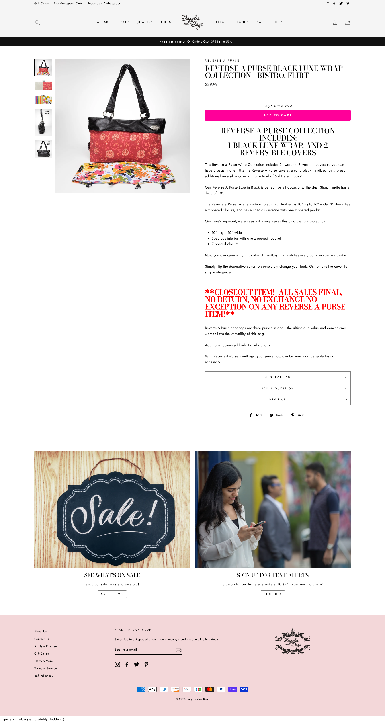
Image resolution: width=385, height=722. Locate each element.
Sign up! (273, 594)
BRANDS (242, 22)
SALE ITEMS (112, 594)
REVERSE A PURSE (222, 61)
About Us (40, 631)
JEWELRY (145, 22)
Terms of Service (45, 668)
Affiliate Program (46, 646)
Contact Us (41, 639)
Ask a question (278, 388)
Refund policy (43, 675)
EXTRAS (220, 22)
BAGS (125, 22)
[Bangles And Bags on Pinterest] (146, 664)
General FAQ (278, 377)
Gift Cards (41, 3)
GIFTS (166, 22)
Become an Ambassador (104, 3)
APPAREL (105, 22)
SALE (261, 22)
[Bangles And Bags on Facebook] (127, 664)
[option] (192, 41)
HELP (278, 22)
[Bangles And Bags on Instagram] (117, 664)
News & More (43, 661)
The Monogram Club (68, 3)
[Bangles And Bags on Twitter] (136, 664)
